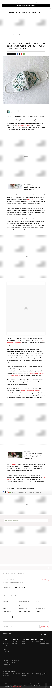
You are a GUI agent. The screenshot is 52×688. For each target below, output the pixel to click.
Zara (34, 34)
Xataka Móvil (6, 643)
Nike (45, 34)
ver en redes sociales (24, 125)
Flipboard (22, 54)
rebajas (23, 34)
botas (4, 608)
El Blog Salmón (15, 660)
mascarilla (31, 492)
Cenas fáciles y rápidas (39, 567)
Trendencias (5, 660)
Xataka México (6, 673)
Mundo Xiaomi (6, 651)
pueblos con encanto (24, 611)
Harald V (13, 34)
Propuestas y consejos (22, 492)
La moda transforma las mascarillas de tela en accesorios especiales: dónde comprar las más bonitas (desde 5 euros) (33, 456)
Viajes (4, 605)
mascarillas (38, 492)
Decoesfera (5, 662)
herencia (29, 34)
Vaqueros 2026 (16, 567)
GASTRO (28, 12)
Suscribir (45, 579)
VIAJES (23, 12)
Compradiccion (6, 664)
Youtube (16, 587)
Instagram (30, 199)
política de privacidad (19, 582)
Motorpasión (43, 641)
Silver (20, 605)
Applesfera (5, 645)
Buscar (43, 626)
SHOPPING (17, 12)
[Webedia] (7, 634)
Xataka (4, 641)
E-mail (24, 54)
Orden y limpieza (7, 611)
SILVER (40, 12)
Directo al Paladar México (35, 674)
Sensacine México (26, 673)
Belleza (37, 605)
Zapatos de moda (40, 608)
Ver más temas (7, 617)
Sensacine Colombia (24, 676)
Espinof (23, 643)
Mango (18, 34)
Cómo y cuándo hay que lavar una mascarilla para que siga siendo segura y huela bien (32, 187)
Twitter (19, 54)
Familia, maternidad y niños (24, 602)
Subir (44, 634)
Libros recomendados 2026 (27, 567)
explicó (14, 464)
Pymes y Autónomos (15, 663)
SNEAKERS (34, 12)
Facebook (17, 54)
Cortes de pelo (23, 608)
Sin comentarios (12, 53)
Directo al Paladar (35, 641)
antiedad (38, 611)
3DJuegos (14, 641)
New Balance (39, 34)
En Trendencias (27, 184)
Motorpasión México (43, 674)
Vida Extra (14, 643)
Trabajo (37, 601)
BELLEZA (11, 12)
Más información (17, 686)
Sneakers (5, 601)
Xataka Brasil (6, 675)
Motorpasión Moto (44, 643)
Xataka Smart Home (6, 648)
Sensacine (24, 641)
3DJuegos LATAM (16, 673)
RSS (22, 587)
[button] (15, 111)
